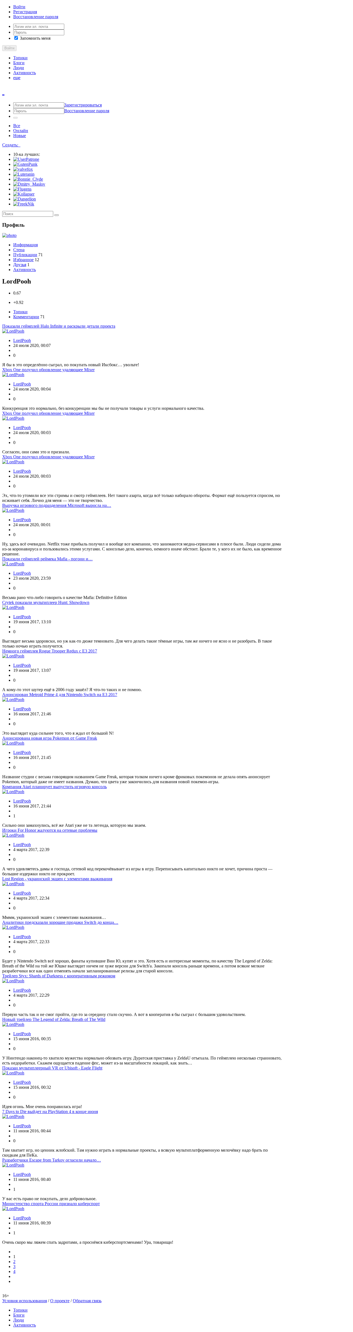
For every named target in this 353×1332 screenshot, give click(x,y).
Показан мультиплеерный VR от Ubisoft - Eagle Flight (52, 1068)
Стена (19, 249)
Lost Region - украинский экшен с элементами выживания (57, 878)
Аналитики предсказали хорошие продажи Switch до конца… (60, 922)
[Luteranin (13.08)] (23, 174)
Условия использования (24, 1300)
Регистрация (25, 11)
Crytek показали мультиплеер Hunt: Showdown (45, 602)
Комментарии (26, 316)
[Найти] (56, 215)
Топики (20, 57)
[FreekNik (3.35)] (23, 204)
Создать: (11, 145)
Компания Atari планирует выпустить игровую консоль (54, 786)
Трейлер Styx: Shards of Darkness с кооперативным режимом (58, 975)
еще (16, 77)
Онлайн (20, 130)
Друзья (19, 264)
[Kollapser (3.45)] (23, 194)
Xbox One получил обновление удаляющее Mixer (48, 369)
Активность (24, 72)
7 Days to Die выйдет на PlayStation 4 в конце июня (50, 1111)
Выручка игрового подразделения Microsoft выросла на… (56, 505)
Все (16, 125)
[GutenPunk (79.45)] (25, 164)
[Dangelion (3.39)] (24, 199)
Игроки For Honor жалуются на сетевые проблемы (49, 830)
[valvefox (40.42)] (23, 169)
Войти (19, 6)
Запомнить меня (34, 38)
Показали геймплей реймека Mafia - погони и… (47, 559)
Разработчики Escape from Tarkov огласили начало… (51, 1160)
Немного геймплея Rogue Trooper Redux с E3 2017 (49, 651)
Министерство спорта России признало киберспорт (51, 1203)
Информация (25, 244)
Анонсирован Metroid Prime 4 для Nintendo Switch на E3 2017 (59, 694)
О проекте (59, 1300)
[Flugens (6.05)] (22, 189)
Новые (19, 135)
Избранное (23, 259)
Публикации (25, 254)
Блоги (19, 62)
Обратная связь (87, 1300)
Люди (18, 67)
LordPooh (22, 340)
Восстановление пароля (35, 16)
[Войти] (15, 118)
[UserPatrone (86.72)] (26, 159)
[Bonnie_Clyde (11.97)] (28, 179)
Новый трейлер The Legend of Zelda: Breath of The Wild (53, 1019)
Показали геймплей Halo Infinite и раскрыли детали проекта (58, 326)
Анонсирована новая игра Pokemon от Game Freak (49, 738)
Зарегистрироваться (83, 105)
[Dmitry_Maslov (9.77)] (29, 184)
